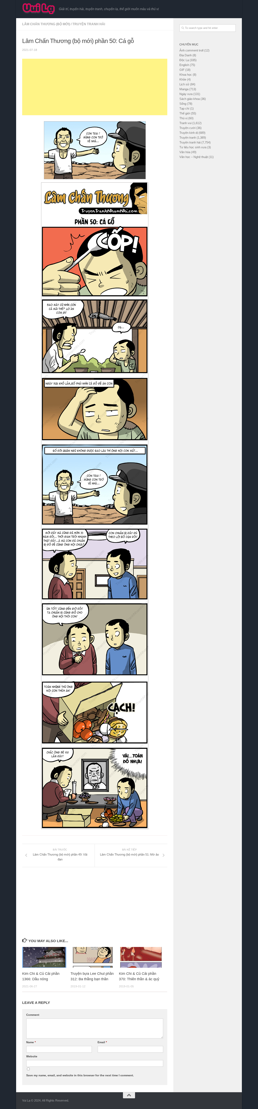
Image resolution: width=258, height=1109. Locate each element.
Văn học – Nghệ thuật (193, 157)
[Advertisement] (94, 87)
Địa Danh (185, 55)
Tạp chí (184, 108)
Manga (183, 89)
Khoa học (185, 74)
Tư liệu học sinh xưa (192, 147)
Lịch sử (184, 84)
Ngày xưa (185, 94)
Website (31, 1056)
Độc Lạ (184, 60)
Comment (32, 1014)
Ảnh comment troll (191, 50)
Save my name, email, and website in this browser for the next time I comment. (80, 1075)
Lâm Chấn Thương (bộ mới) (46, 24)
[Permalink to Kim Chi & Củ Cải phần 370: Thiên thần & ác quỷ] (141, 957)
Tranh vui (185, 123)
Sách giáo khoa (189, 98)
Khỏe (182, 79)
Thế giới (184, 113)
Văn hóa (184, 152)
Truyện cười (187, 128)
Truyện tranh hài (88, 24)
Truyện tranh (187, 137)
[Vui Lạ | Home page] (38, 8)
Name (31, 1042)
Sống (182, 103)
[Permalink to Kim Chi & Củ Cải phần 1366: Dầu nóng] (44, 957)
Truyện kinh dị (188, 132)
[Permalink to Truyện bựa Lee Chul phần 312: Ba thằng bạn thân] (93, 957)
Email (102, 1042)
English (184, 65)
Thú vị (183, 118)
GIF (181, 69)
